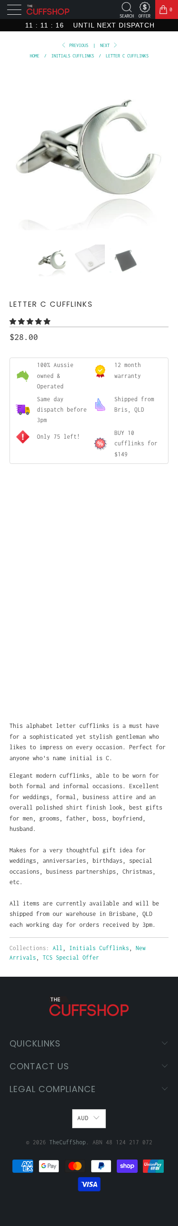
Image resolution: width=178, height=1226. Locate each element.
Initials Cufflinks (99, 948)
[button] (29, 321)
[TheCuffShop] (48, 9)
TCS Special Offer (71, 957)
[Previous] (18, 150)
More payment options (89, 679)
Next (106, 45)
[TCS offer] (144, 7)
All (58, 948)
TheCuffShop (67, 1142)
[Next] (159, 150)
